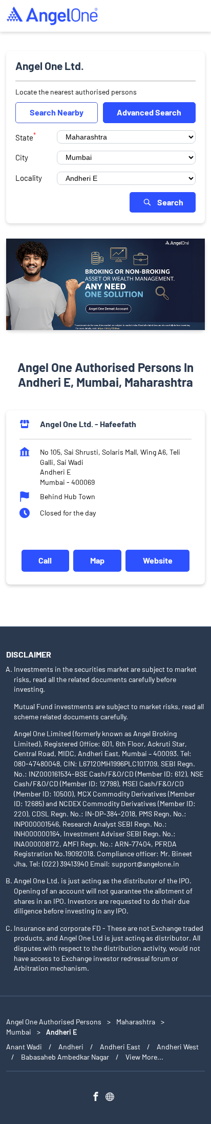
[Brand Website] (113, 1098)
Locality (28, 177)
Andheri (70, 1046)
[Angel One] (52, 16)
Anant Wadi (24, 1046)
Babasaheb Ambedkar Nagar (65, 1056)
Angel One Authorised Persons (54, 1021)
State (25, 136)
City (21, 157)
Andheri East (120, 1046)
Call (45, 561)
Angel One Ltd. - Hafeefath (88, 424)
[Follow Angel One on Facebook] (98, 1098)
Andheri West (178, 1046)
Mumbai (18, 1031)
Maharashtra (135, 1021)
